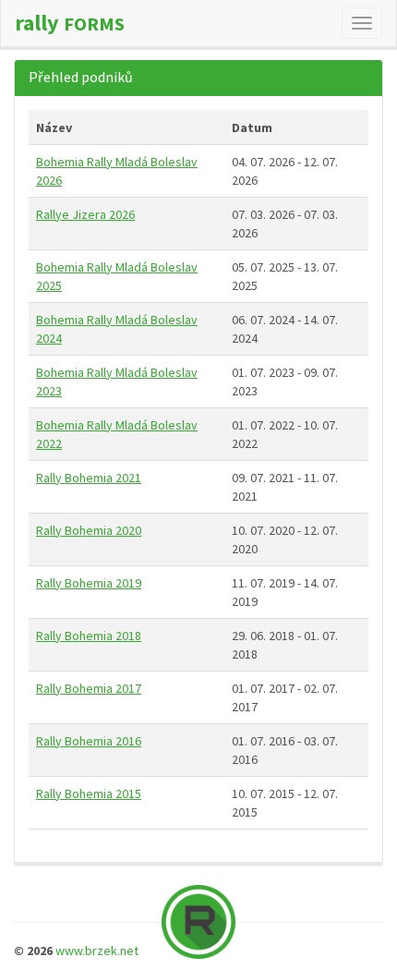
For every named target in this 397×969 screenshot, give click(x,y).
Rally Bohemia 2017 (88, 688)
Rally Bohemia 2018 (88, 635)
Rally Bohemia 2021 (88, 477)
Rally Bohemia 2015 (88, 793)
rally (70, 22)
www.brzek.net (96, 950)
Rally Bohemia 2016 (88, 741)
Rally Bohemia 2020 (88, 530)
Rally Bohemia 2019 (88, 583)
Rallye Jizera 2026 (85, 214)
